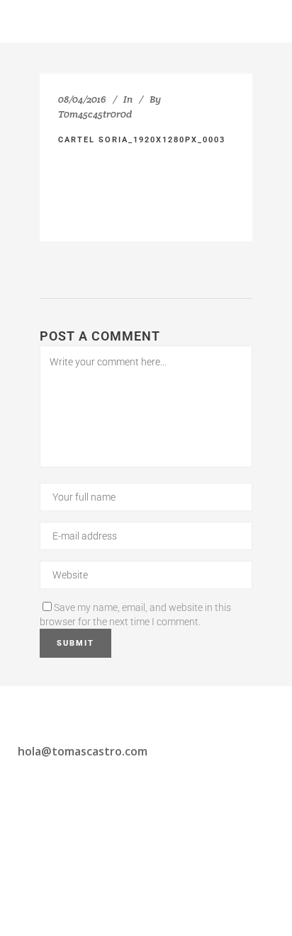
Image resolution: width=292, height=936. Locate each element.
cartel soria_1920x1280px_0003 (141, 139)
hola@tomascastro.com (82, 751)
